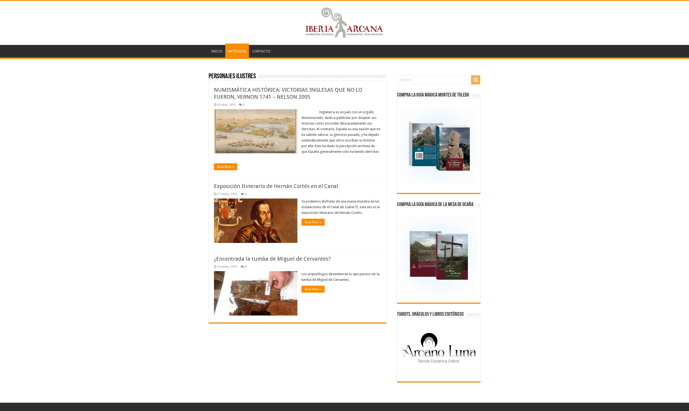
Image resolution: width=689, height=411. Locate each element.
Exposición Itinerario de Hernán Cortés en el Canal (276, 186)
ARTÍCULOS (237, 51)
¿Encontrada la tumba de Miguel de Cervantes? (272, 259)
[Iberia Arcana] (344, 21)
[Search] (475, 79)
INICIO (217, 51)
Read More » (225, 167)
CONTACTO (261, 51)
